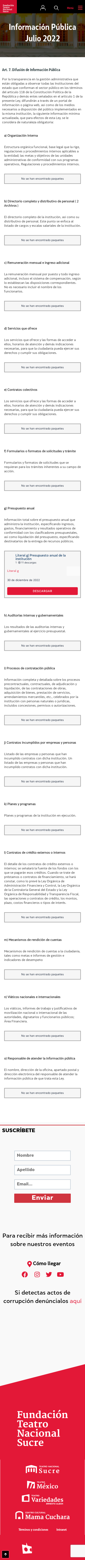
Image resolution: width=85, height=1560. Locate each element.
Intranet (62, 1530)
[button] (56, 8)
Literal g (13, 571)
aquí (76, 1301)
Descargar (42, 591)
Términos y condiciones (33, 1530)
